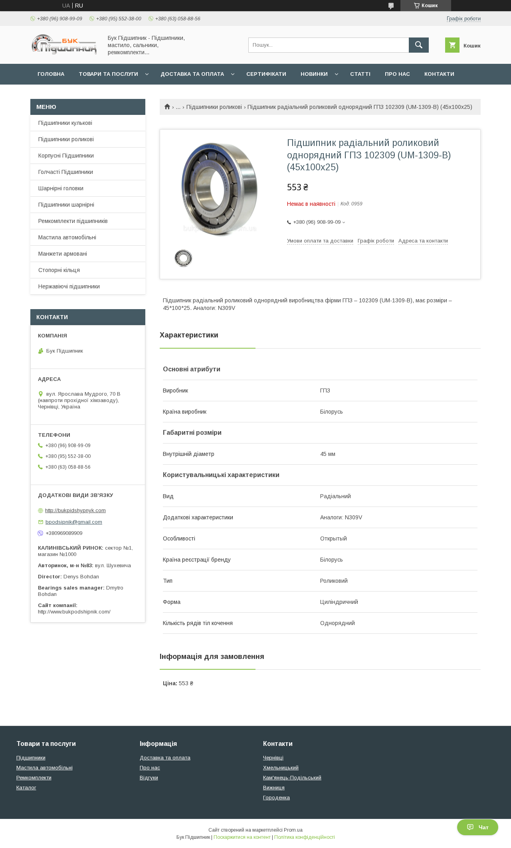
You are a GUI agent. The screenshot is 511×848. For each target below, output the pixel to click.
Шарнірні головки (60, 188)
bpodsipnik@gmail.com (74, 522)
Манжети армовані (62, 253)
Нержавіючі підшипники (69, 286)
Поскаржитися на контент (242, 837)
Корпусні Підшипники (66, 155)
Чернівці (273, 758)
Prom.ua (293, 830)
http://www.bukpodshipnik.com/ (74, 612)
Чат (484, 827)
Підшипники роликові (214, 107)
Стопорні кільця (59, 270)
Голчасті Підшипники (65, 172)
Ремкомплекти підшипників (73, 221)
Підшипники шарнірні (66, 204)
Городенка (276, 798)
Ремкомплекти (33, 778)
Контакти (439, 74)
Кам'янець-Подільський (292, 778)
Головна (51, 74)
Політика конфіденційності (304, 837)
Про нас (397, 74)
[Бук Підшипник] (64, 53)
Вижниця (274, 788)
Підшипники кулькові (65, 123)
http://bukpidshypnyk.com (75, 510)
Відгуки (149, 778)
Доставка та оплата (192, 74)
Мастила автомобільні (67, 237)
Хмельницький (281, 768)
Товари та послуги (108, 74)
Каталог (26, 788)
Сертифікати (266, 74)
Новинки (314, 74)
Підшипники (31, 758)
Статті (360, 74)
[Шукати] (419, 45)
